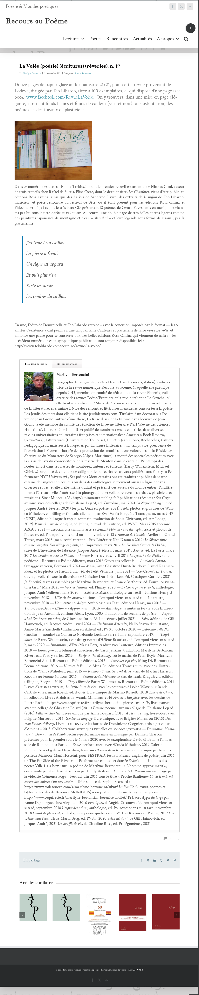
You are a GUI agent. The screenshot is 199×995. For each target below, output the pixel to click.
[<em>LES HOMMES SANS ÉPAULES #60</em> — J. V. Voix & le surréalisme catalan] (66, 914)
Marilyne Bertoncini (32, 73)
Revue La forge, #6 (127, 904)
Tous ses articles (68, 364)
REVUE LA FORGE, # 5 (94, 905)
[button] (186, 39)
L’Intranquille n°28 (160, 904)
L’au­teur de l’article (37, 364)
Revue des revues (83, 73)
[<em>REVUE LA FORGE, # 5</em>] (99, 912)
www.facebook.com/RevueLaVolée (59, 97)
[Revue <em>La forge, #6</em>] (132, 911)
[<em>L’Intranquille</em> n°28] (166, 911)
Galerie (105, 905)
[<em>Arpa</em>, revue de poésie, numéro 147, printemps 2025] (33, 907)
